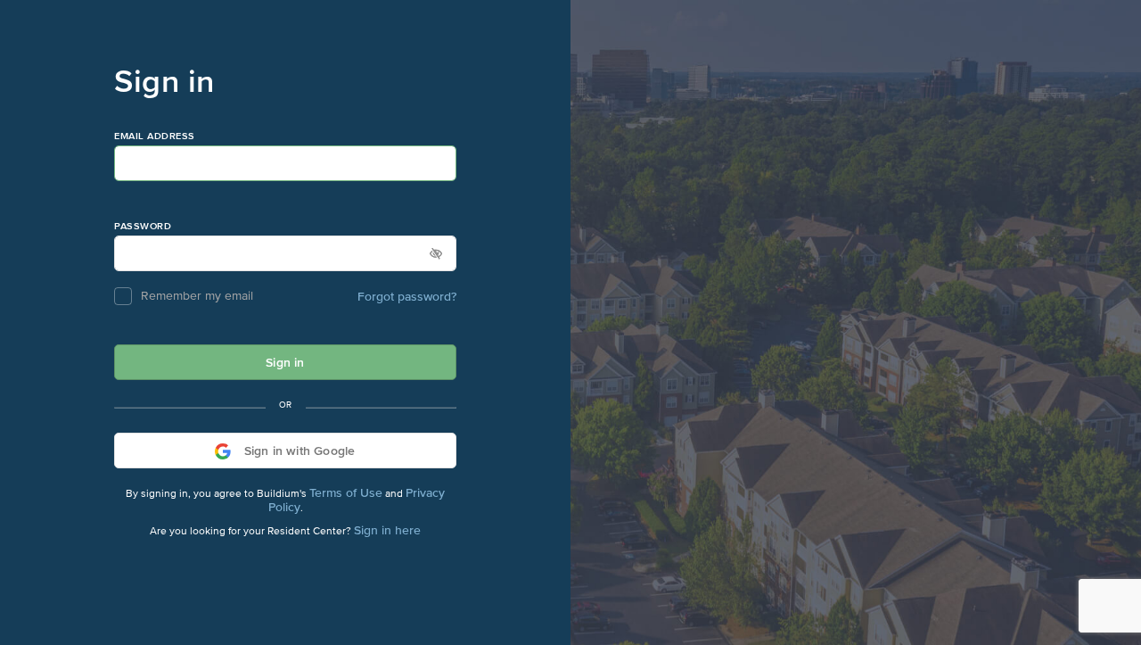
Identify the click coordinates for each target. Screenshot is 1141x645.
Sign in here (387, 530)
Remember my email (197, 296)
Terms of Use (345, 492)
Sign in (285, 362)
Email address (154, 136)
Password (142, 226)
